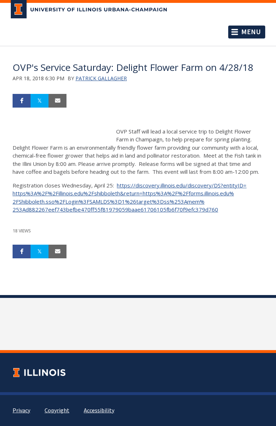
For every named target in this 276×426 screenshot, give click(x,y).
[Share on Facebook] (22, 101)
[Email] (57, 101)
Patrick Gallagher (101, 78)
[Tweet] (40, 101)
